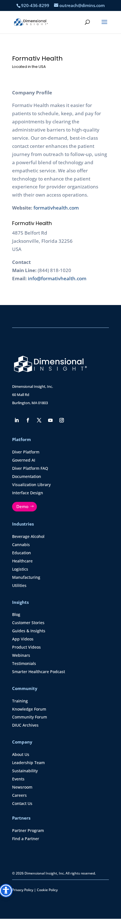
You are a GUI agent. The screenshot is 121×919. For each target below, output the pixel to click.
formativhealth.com (56, 207)
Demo (22, 506)
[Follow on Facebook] (27, 420)
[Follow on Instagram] (61, 420)
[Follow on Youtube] (50, 420)
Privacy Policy (22, 889)
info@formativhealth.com (57, 278)
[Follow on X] (39, 420)
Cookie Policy (47, 889)
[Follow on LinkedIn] (16, 420)
